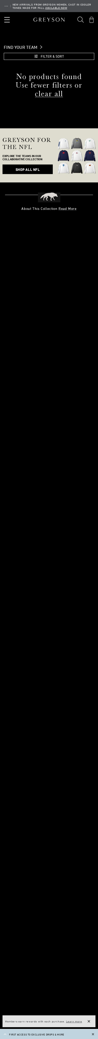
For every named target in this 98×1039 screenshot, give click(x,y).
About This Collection (49, 208)
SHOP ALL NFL (28, 169)
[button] (80, 20)
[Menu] (6, 19)
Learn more (74, 1021)
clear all (49, 94)
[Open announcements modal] (6, 6)
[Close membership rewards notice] (89, 1021)
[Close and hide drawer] (93, 1034)
